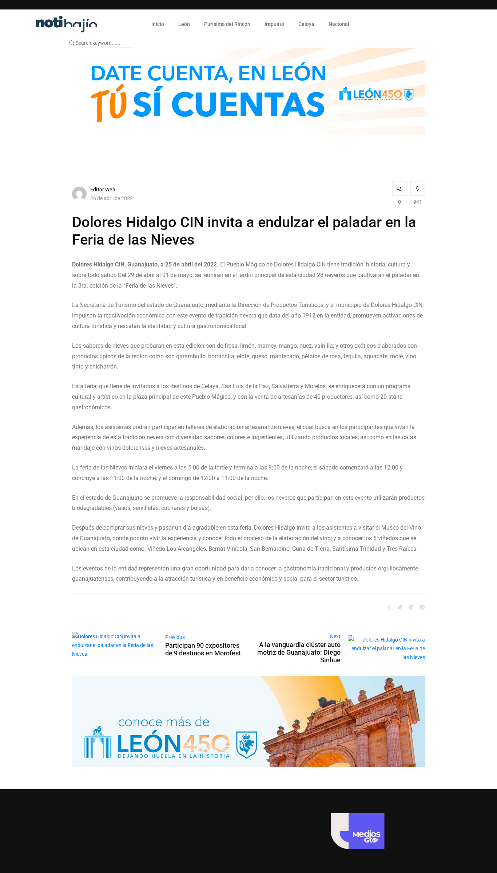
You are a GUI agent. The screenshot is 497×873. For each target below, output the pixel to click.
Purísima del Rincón (227, 24)
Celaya (306, 24)
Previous (175, 637)
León (184, 24)
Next (335, 636)
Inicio (157, 24)
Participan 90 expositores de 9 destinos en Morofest (203, 649)
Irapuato (274, 24)
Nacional (339, 24)
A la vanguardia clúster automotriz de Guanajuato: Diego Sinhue (299, 652)
